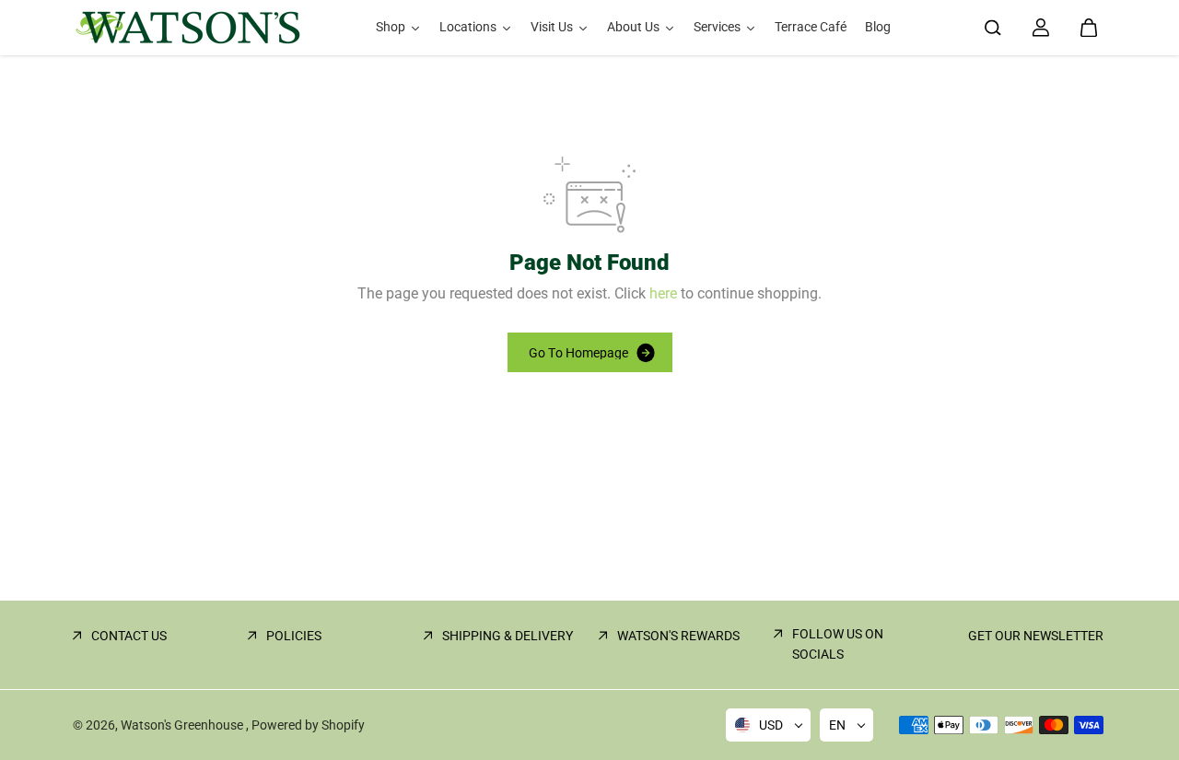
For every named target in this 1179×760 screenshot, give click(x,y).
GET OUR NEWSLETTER (1035, 635)
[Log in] (1040, 27)
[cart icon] (1088, 27)
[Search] (992, 27)
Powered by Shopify (308, 725)
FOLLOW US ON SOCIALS (837, 643)
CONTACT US (129, 635)
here (663, 293)
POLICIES (293, 635)
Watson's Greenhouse (183, 725)
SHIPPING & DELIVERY (507, 635)
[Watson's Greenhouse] (188, 27)
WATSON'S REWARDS (678, 635)
